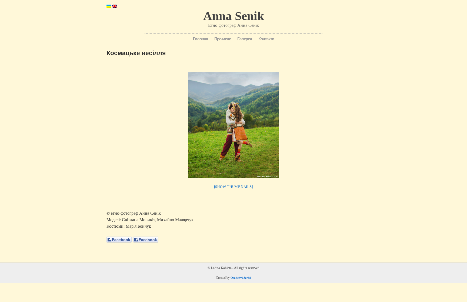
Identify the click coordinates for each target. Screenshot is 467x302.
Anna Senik (233, 16)
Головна (200, 39)
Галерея (244, 39)
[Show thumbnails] (233, 187)
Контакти (266, 39)
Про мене (222, 39)
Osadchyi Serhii (241, 277)
